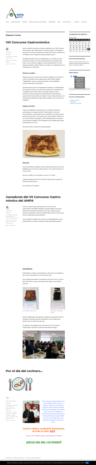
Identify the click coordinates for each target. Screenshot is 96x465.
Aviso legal (73, 101)
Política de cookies (75, 100)
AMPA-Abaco (9, 458)
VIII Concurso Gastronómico (28, 42)
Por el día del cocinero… (24, 371)
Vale (87, 462)
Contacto (84, 22)
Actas (59, 22)
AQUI (52, 431)
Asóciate (24, 22)
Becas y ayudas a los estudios (37, 22)
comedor (8, 415)
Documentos (67, 22)
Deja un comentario (11, 63)
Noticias (76, 22)
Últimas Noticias (14, 218)
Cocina (11, 60)
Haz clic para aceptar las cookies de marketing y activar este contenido (80, 83)
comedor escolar (13, 416)
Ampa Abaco (9, 52)
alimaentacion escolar (11, 412)
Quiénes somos (15, 22)
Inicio (7, 22)
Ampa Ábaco (73, 72)
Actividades (52, 22)
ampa (7, 60)
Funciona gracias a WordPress (33, 458)
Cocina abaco (13, 413)
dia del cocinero (10, 418)
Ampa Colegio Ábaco (11, 401)
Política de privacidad (75, 103)
